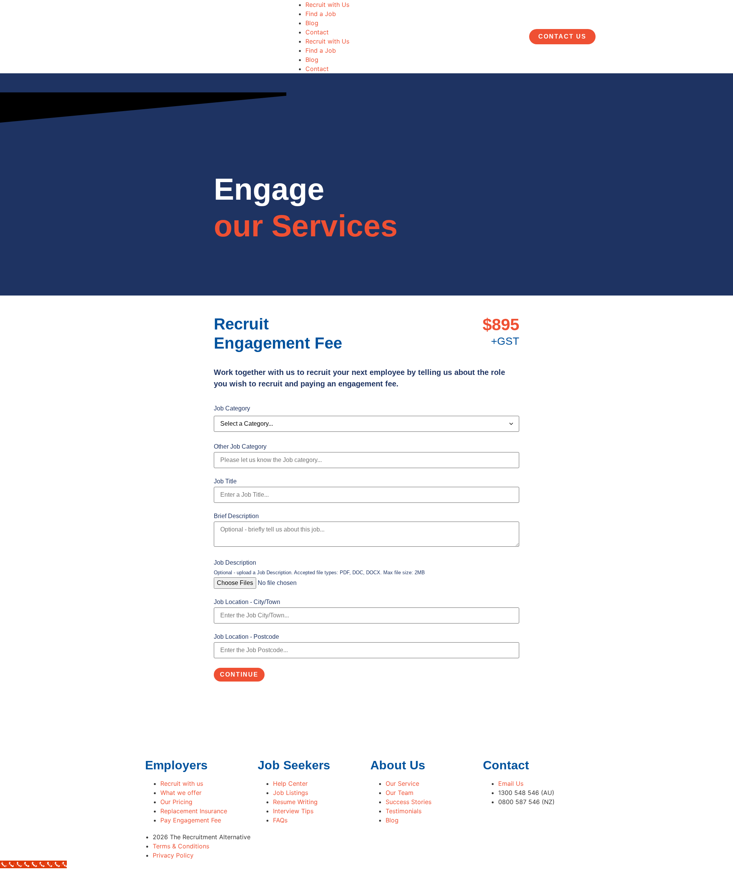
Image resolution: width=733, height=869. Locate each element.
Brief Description (236, 516)
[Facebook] (376, 844)
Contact (317, 32)
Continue (239, 674)
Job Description (235, 563)
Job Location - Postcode (246, 637)
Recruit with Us (327, 4)
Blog (311, 23)
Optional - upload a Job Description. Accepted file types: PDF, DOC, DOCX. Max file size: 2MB (319, 572)
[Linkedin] (397, 844)
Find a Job (320, 14)
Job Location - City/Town (247, 602)
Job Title (225, 481)
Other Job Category (240, 447)
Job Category (232, 408)
